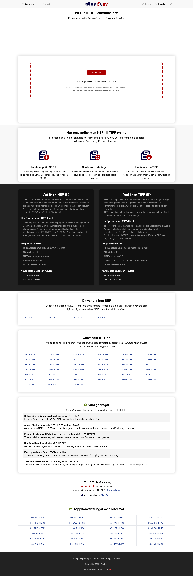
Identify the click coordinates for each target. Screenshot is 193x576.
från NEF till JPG (156, 533)
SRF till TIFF (103, 379)
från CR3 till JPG (156, 517)
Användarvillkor (96, 558)
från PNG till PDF (37, 528)
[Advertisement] (96, 111)
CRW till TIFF (54, 359)
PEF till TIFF (54, 374)
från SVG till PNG (117, 522)
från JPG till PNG (77, 517)
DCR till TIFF (79, 359)
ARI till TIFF (54, 354)
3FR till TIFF (30, 354)
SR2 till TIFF (78, 379)
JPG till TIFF (103, 364)
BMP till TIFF (103, 354)
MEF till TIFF (30, 369)
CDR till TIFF (127, 354)
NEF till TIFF (103, 317)
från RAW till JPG (117, 544)
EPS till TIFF (127, 359)
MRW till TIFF (78, 369)
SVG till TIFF (151, 379)
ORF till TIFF (151, 369)
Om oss (116, 558)
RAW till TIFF (151, 374)
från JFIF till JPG (117, 528)
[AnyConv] (96, 4)
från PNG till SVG (117, 517)
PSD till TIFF (103, 374)
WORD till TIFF (54, 384)
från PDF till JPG (156, 544)
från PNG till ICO (77, 544)
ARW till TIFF (78, 354)
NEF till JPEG (30, 317)
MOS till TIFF (54, 369)
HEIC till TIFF (30, 364)
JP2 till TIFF (54, 364)
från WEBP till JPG (37, 538)
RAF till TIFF (127, 374)
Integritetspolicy (80, 558)
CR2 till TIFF (151, 354)
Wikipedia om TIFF (113, 279)
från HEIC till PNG (155, 528)
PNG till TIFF (78, 374)
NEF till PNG (78, 317)
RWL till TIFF (54, 379)
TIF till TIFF (29, 384)
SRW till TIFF (127, 379)
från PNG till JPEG (116, 538)
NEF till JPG (54, 317)
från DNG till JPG (77, 533)
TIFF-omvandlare (112, 275)
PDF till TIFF (30, 374)
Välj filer (96, 72)
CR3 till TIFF (30, 359)
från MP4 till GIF (156, 538)
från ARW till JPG (77, 538)
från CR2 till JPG (37, 544)
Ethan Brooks (106, 495)
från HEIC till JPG (37, 522)
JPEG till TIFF (78, 364)
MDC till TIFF (151, 364)
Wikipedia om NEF (32, 279)
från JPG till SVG (117, 533)
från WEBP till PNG (77, 522)
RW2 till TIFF (30, 379)
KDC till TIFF (127, 364)
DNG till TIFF (103, 359)
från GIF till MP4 (77, 528)
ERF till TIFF (151, 359)
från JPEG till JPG (155, 522)
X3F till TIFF (78, 384)
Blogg (108, 558)
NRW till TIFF (127, 369)
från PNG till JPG (37, 533)
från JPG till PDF (37, 517)
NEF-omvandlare (31, 275)
